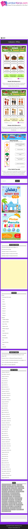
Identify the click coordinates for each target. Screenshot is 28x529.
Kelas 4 (4, 310)
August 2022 (4, 427)
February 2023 (5, 414)
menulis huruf (4, 503)
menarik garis (11, 499)
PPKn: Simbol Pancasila (14, 169)
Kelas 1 (12, 137)
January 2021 (5, 467)
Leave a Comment (19, 46)
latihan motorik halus (17, 490)
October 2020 (5, 473)
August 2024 (4, 376)
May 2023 (4, 408)
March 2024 (4, 387)
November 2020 (5, 471)
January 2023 (5, 416)
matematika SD (4, 499)
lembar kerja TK (5, 498)
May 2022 (4, 433)
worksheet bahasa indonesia (15, 508)
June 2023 (4, 405)
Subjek (3, 317)
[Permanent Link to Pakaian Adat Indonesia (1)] (14, 107)
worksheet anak (10, 506)
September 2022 (5, 424)
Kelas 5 (4, 313)
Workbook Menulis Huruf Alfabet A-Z (10, 247)
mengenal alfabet (18, 499)
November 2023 (5, 395)
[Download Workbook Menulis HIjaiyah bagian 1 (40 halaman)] (11, 239)
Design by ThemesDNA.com (14, 527)
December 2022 (5, 418)
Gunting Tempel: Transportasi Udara (10, 253)
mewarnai (20, 503)
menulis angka (18, 501)
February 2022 (5, 439)
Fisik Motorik (5, 333)
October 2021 (5, 448)
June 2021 (4, 456)
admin (6, 46)
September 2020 (5, 475)
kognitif (10, 490)
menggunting (4, 501)
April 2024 (4, 384)
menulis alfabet (11, 501)
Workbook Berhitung (6, 249)
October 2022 (5, 422)
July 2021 (4, 454)
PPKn (16, 49)
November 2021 (5, 445)
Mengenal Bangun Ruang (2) (16, 358)
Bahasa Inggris (5, 328)
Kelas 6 (4, 315)
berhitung (14, 485)
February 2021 (5, 464)
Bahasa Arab (5, 326)
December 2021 (5, 443)
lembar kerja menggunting (7, 496)
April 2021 (4, 460)
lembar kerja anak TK (20, 491)
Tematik (4, 346)
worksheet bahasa (5, 508)
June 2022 (4, 431)
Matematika (5, 337)
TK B (3, 301)
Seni (3, 344)
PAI (3, 340)
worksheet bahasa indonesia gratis (8, 509)
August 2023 (4, 401)
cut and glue (19, 485)
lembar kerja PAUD (16, 496)
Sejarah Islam (5, 342)
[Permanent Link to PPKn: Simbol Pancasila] (14, 151)
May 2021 (4, 458)
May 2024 (4, 382)
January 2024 (5, 391)
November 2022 (5, 420)
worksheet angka (18, 506)
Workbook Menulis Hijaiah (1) (11, 362)
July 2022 (4, 429)
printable (10, 504)
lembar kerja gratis (6, 494)
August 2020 (4, 477)
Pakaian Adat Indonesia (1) (13, 125)
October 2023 (5, 397)
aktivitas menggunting (6, 485)
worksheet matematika (6, 511)
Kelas (3, 295)
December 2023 (5, 393)
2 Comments (19, 134)
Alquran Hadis (5, 321)
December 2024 (5, 374)
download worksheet (6, 488)
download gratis (10, 486)
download (4, 486)
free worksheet (21, 488)
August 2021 (4, 452)
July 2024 (4, 378)
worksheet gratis (20, 509)
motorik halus (5, 504)
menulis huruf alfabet (13, 503)
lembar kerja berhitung (14, 493)
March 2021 (4, 462)
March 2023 (4, 412)
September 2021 (5, 450)
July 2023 (4, 403)
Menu (4, 38)
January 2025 (5, 372)
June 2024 (4, 380)
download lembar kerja (19, 486)
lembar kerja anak (11, 491)
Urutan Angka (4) (11, 364)
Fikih (3, 330)
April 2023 (4, 410)
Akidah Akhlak (5, 319)
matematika (11, 498)
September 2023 (5, 399)
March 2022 (4, 437)
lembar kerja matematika (15, 494)
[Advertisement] (14, 21)
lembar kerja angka (5, 493)
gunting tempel (5, 490)
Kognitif (4, 335)
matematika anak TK (18, 498)
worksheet (4, 506)
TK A (3, 299)
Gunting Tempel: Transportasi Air (9, 251)
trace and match (19, 504)
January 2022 (5, 441)
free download (14, 488)
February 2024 (5, 389)
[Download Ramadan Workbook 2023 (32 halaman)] (11, 212)
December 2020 (5, 469)
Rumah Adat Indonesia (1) (14, 81)
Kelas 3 (12, 49)
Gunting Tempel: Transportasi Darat (10, 255)
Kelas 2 (4, 306)
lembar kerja (4, 491)
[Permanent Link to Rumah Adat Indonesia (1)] (14, 63)
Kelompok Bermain (6, 297)
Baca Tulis (4, 324)
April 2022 (4, 435)
